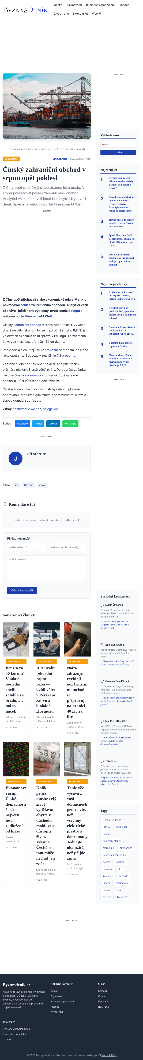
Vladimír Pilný (109, 1055)
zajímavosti (122, 882)
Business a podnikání (100, 5)
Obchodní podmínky (14, 1034)
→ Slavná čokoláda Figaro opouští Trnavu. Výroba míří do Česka (117, 663)
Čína (15, 484)
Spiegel (74, 311)
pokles (25, 305)
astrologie (108, 847)
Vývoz (42, 484)
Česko (58, 5)
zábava (107, 896)
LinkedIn (53, 423)
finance (107, 833)
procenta (68, 355)
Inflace (106, 882)
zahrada (123, 875)
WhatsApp (70, 423)
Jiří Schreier (60, 158)
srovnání (51, 350)
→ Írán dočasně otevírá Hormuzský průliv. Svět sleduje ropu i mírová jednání (117, 701)
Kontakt (102, 990)
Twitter (38, 423)
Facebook (22, 423)
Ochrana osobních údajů (17, 1028)
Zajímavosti (74, 5)
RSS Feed (103, 1006)
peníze (106, 861)
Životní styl (61, 13)
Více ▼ (96, 13)
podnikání (121, 826)
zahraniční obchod (27, 325)
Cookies (7, 1039)
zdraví (106, 890)
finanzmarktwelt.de (27, 409)
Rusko (106, 826)
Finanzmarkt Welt (38, 316)
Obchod (28, 484)
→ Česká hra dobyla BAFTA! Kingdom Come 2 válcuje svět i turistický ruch (115, 624)
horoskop (108, 869)
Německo (122, 896)
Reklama (103, 1001)
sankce (120, 861)
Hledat (118, 152)
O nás (101, 996)
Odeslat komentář (22, 590)
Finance (124, 5)
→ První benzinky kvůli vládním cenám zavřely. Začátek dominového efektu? (115, 741)
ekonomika (33, 375)
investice (108, 875)
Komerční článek (112, 840)
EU (120, 869)
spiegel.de (50, 409)
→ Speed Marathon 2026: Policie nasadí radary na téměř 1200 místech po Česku (116, 780)
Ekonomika (80, 13)
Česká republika (112, 819)
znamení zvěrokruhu (114, 854)
